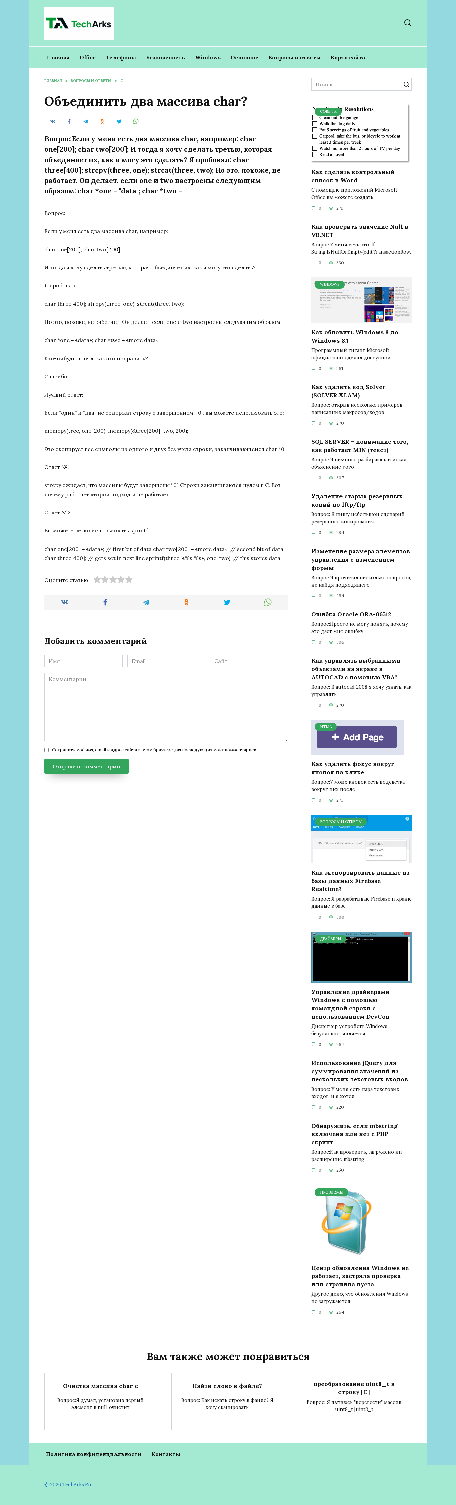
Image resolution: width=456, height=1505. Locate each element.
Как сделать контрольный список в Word (353, 176)
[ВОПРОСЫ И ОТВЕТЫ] (361, 859)
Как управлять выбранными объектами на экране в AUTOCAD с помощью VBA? (355, 669)
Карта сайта (348, 57)
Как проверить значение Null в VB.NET (359, 231)
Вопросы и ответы (294, 57)
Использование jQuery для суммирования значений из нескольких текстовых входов (359, 1071)
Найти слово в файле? (227, 1386)
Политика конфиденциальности (93, 1454)
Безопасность (165, 57)
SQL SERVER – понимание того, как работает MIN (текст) (359, 446)
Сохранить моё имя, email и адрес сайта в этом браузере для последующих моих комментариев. (154, 750)
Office (88, 57)
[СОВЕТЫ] (360, 158)
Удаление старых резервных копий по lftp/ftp (357, 500)
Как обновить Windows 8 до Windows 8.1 (354, 336)
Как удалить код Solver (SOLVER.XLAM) (348, 391)
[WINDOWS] (361, 318)
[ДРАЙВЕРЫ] (361, 978)
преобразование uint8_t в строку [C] (354, 1388)
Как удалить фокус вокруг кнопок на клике (352, 768)
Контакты (165, 1454)
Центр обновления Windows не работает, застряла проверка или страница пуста (360, 1276)
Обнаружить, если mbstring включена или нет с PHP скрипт (354, 1134)
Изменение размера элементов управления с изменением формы (360, 559)
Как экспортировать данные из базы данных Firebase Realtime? (360, 881)
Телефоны (121, 57)
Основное (244, 57)
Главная (58, 57)
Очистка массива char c (100, 1386)
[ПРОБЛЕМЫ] (347, 1254)
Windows (208, 57)
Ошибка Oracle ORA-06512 (351, 614)
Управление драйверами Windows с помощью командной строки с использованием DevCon (350, 1004)
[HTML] (357, 750)
